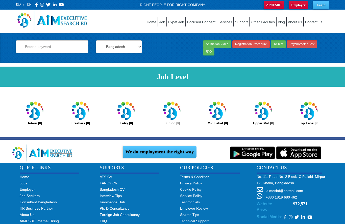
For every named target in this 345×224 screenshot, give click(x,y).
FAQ (209, 51)
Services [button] (225, 22)
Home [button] (151, 22)
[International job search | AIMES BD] (43, 152)
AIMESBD (273, 5)
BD (18, 4)
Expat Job (176, 22)
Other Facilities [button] (263, 22)
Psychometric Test (302, 44)
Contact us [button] (313, 22)
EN (29, 4)
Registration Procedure (251, 44)
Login (321, 5)
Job (162, 22)
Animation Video (217, 44)
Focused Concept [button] (201, 22)
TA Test (278, 44)
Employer (298, 5)
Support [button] (241, 22)
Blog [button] (281, 22)
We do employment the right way (159, 151)
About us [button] (295, 22)
